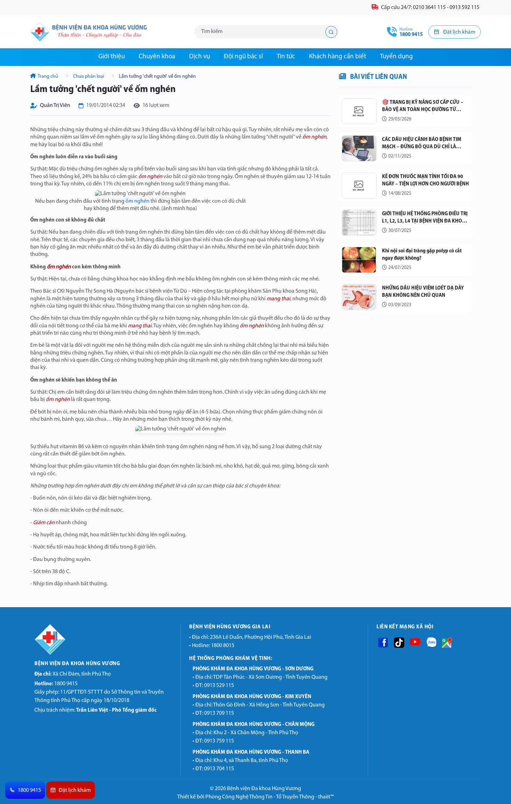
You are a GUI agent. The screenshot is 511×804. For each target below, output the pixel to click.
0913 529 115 (219, 685)
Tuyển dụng (396, 56)
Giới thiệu (111, 56)
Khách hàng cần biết (337, 56)
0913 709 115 (219, 713)
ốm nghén (314, 137)
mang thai (278, 299)
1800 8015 (222, 645)
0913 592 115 (464, 7)
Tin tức (286, 56)
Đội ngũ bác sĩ (243, 56)
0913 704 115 (219, 769)
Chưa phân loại (88, 76)
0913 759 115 (219, 741)
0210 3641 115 (429, 7)
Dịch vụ (199, 56)
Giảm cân (44, 523)
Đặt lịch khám (458, 32)
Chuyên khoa (157, 56)
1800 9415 (56, 684)
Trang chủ (48, 76)
